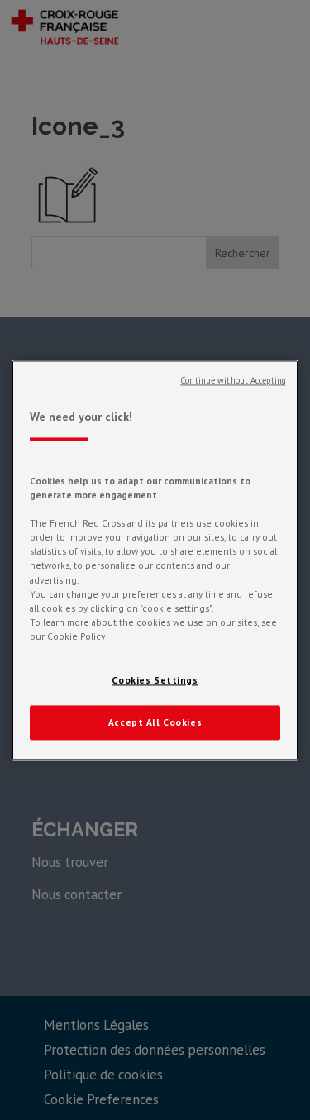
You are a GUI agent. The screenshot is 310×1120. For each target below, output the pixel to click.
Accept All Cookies (155, 722)
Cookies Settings (155, 680)
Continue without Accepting (233, 380)
